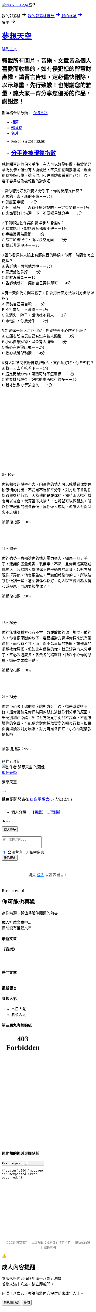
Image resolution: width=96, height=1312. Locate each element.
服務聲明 (50, 1247)
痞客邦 (35, 799)
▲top (6, 820)
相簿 (15, 122)
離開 (27, 1303)
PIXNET (21, 1242)
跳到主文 (9, 49)
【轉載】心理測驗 (46, 812)
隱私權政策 (82, 1242)
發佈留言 (10, 858)
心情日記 (40, 113)
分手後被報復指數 (33, 153)
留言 (45, 799)
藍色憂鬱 (9, 773)
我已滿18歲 (11, 1303)
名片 (15, 133)
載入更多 (10, 829)
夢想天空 (17, 36)
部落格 (16, 128)
